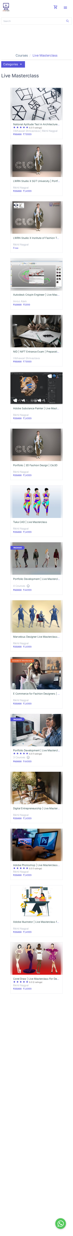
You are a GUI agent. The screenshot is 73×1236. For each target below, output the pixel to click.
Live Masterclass (45, 55)
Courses (22, 55)
